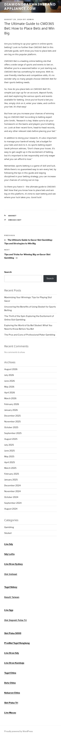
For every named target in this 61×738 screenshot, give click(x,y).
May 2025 (9, 456)
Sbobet (12, 216)
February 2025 (11, 474)
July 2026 (9, 375)
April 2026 (9, 392)
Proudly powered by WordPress (18, 731)
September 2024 (13, 503)
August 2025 (10, 439)
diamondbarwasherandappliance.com (30, 6)
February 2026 (11, 404)
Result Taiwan (11, 597)
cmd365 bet (15, 220)
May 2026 (9, 386)
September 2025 (13, 433)
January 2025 (11, 479)
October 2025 (11, 427)
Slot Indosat (10, 574)
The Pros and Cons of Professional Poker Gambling (29, 334)
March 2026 (10, 398)
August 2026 (10, 369)
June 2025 (9, 450)
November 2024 (12, 491)
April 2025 (9, 462)
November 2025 (12, 421)
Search (8, 272)
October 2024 (11, 497)
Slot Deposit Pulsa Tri (15, 620)
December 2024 (12, 485)
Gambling (9, 527)
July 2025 (9, 445)
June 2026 (9, 381)
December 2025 (12, 415)
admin (30, 19)
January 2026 (11, 410)
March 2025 (10, 468)
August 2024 (10, 509)
